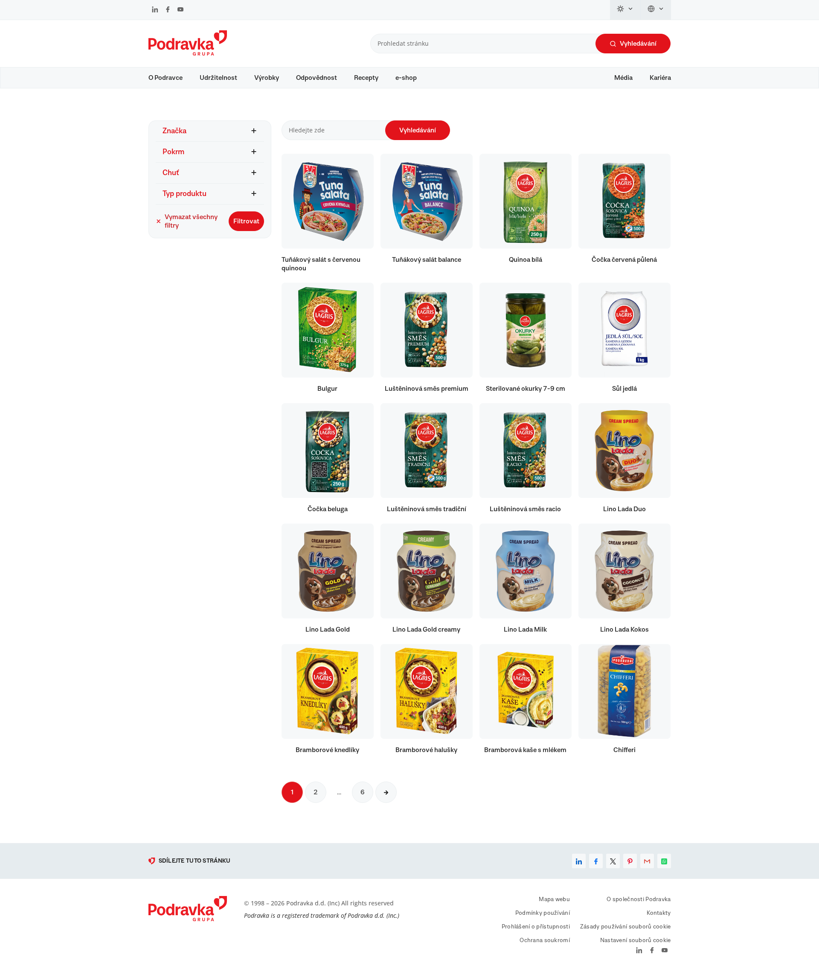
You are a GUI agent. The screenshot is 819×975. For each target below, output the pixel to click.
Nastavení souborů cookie (635, 940)
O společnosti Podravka (639, 899)
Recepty (366, 77)
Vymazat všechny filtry (191, 221)
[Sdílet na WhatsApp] (664, 861)
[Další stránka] (386, 792)
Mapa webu (554, 899)
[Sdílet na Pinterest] (630, 861)
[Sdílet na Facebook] (596, 861)
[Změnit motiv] (625, 10)
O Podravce (165, 77)
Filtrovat (246, 221)
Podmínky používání (542, 913)
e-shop (406, 77)
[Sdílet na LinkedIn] (579, 861)
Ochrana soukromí (544, 940)
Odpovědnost (316, 77)
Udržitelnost (218, 77)
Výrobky (266, 77)
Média (623, 77)
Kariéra (660, 77)
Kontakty (659, 913)
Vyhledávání (638, 43)
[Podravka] (187, 53)
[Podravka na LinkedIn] (155, 10)
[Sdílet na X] (613, 861)
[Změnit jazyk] (656, 10)
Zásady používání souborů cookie (625, 927)
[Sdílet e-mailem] (647, 861)
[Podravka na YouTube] (180, 10)
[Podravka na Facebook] (168, 10)
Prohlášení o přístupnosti (536, 927)
